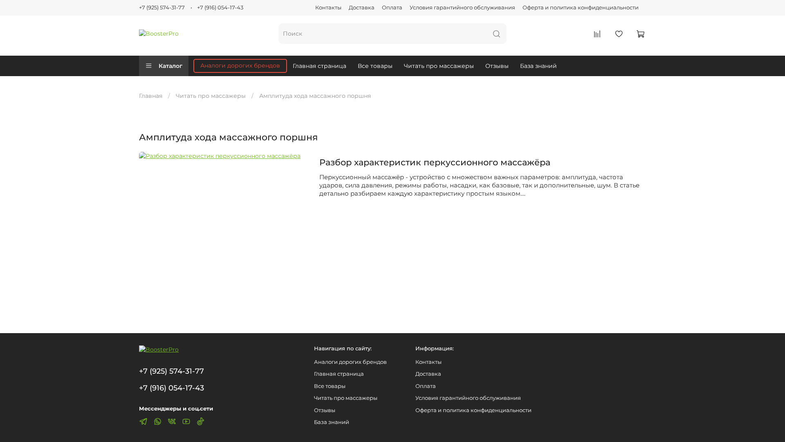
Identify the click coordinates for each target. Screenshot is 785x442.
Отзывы (497, 66)
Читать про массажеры (439, 66)
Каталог (170, 66)
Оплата (392, 8)
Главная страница (319, 66)
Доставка (362, 8)
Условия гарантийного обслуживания (462, 8)
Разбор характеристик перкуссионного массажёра (434, 162)
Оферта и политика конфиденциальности (581, 8)
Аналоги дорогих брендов (240, 65)
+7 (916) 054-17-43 (220, 8)
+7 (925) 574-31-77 (162, 8)
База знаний (538, 66)
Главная (150, 95)
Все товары (375, 66)
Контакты (328, 8)
